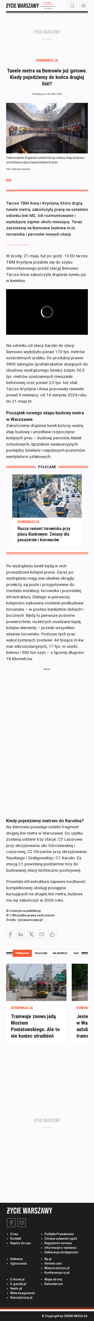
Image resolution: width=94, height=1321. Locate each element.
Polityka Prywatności (59, 1234)
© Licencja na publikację (23, 910)
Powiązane (22, 953)
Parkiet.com (53, 1263)
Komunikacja (47, 60)
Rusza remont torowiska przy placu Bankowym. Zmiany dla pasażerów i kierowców (43, 534)
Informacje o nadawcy (60, 1247)
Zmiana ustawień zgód (60, 1238)
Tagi (76, 953)
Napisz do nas (20, 1243)
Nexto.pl (16, 1288)
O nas (14, 1234)
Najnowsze (60, 953)
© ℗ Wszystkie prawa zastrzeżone (30, 915)
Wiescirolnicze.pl (57, 1268)
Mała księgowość (22, 1293)
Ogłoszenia (18, 1263)
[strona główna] (22, 5)
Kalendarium (53, 1284)
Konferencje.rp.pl (57, 1272)
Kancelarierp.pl (21, 1297)
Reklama (16, 1259)
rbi (8, 180)
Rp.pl (48, 1259)
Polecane (41, 953)
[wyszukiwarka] (72, 5)
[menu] (83, 5)
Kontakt (15, 1238)
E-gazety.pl (18, 1284)
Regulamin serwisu (58, 1243)
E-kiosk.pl (17, 1279)
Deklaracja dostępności (61, 1252)
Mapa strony (53, 1279)
